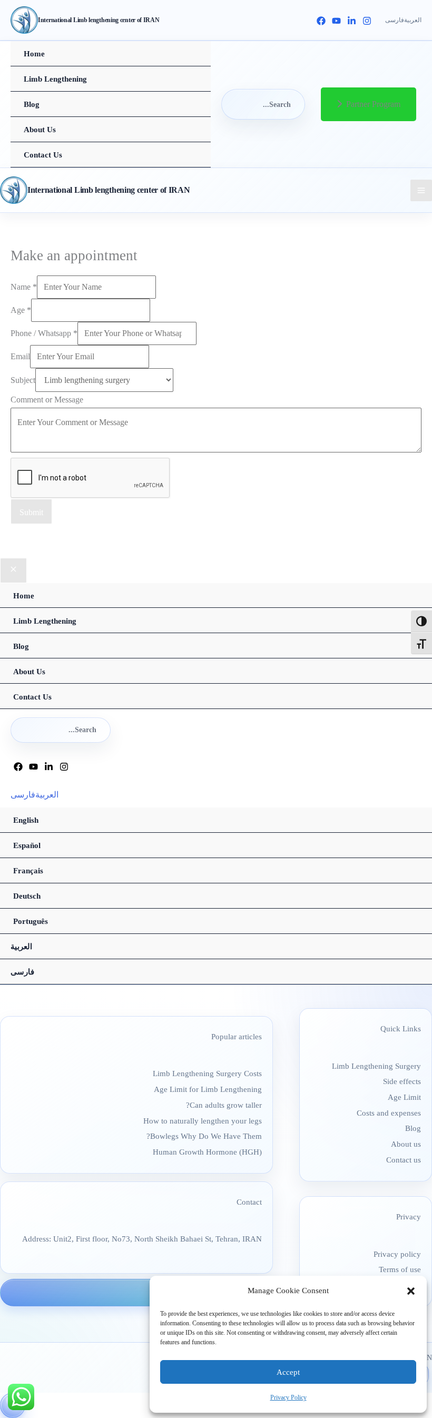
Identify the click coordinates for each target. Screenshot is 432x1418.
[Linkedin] (351, 20)
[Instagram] (366, 20)
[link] (394, 20)
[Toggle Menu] (192, 66)
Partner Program (373, 104)
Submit (31, 512)
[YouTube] (336, 20)
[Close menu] (13, 570)
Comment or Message (47, 399)
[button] (411, 1291)
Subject (23, 380)
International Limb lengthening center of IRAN (99, 20)
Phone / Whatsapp (44, 333)
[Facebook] (321, 20)
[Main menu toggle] (421, 190)
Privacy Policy (288, 1397)
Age (21, 310)
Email (20, 356)
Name (24, 286)
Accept (288, 1372)
